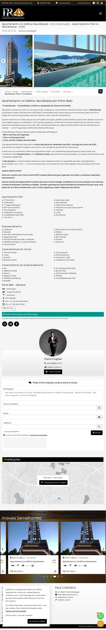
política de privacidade (38, 435)
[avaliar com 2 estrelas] (6, 30)
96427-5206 (45, 3)
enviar (98, 433)
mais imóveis (53, 372)
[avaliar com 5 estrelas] (15, 30)
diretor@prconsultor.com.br (68, 595)
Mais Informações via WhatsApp (21, 314)
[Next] (102, 61)
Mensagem (8, 389)
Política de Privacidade (16, 611)
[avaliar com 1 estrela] (3, 30)
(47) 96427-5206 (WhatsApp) (68, 592)
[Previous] (3, 61)
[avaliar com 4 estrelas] (12, 30)
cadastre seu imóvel (65, 597)
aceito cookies (38, 621)
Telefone (7, 423)
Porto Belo (8, 285)
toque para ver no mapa (55, 483)
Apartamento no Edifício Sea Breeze (25, 24)
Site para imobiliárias (86, 626)
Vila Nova (21, 285)
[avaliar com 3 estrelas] (9, 30)
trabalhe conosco (64, 600)
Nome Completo (10, 404)
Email (5, 413)
